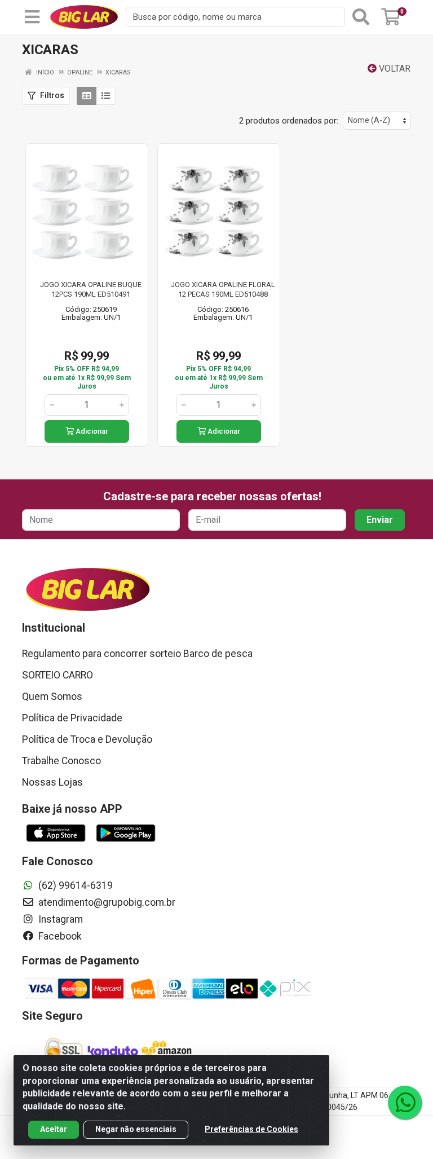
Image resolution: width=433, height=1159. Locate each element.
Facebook (59, 936)
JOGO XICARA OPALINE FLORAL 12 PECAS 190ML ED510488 (223, 289)
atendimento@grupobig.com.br (105, 902)
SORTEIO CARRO (57, 675)
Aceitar (53, 1129)
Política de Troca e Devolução (87, 739)
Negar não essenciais (135, 1129)
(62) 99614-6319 (74, 885)
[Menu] (32, 17)
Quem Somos (52, 696)
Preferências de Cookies (251, 1129)
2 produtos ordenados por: (288, 121)
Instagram (59, 919)
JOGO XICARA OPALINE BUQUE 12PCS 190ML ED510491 (91, 289)
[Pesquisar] (361, 17)
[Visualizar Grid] (86, 96)
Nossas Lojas (52, 782)
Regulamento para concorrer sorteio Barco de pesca (137, 653)
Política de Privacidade (72, 718)
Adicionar (91, 431)
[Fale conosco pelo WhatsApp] (405, 1103)
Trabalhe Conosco (61, 760)
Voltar (393, 68)
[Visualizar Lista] (106, 96)
